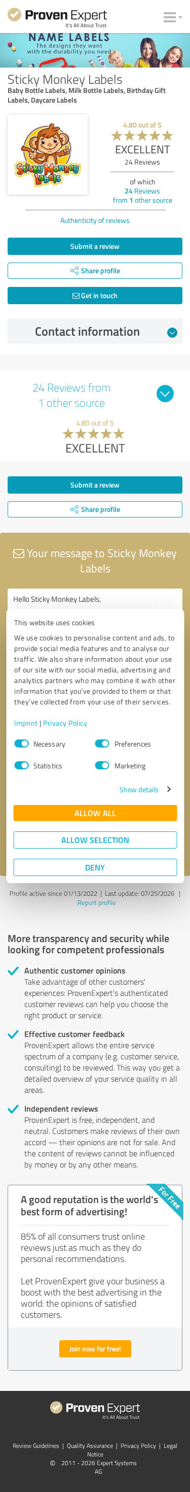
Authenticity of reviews (95, 220)
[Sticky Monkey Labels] (48, 155)
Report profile (97, 902)
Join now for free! (95, 1348)
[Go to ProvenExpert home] (57, 19)
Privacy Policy (65, 723)
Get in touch (99, 295)
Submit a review (95, 246)
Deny (95, 867)
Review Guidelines (36, 1445)
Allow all (95, 813)
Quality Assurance (90, 1445)
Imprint (26, 723)
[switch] (102, 743)
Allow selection (95, 840)
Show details (139, 789)
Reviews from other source (142, 195)
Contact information (87, 331)
